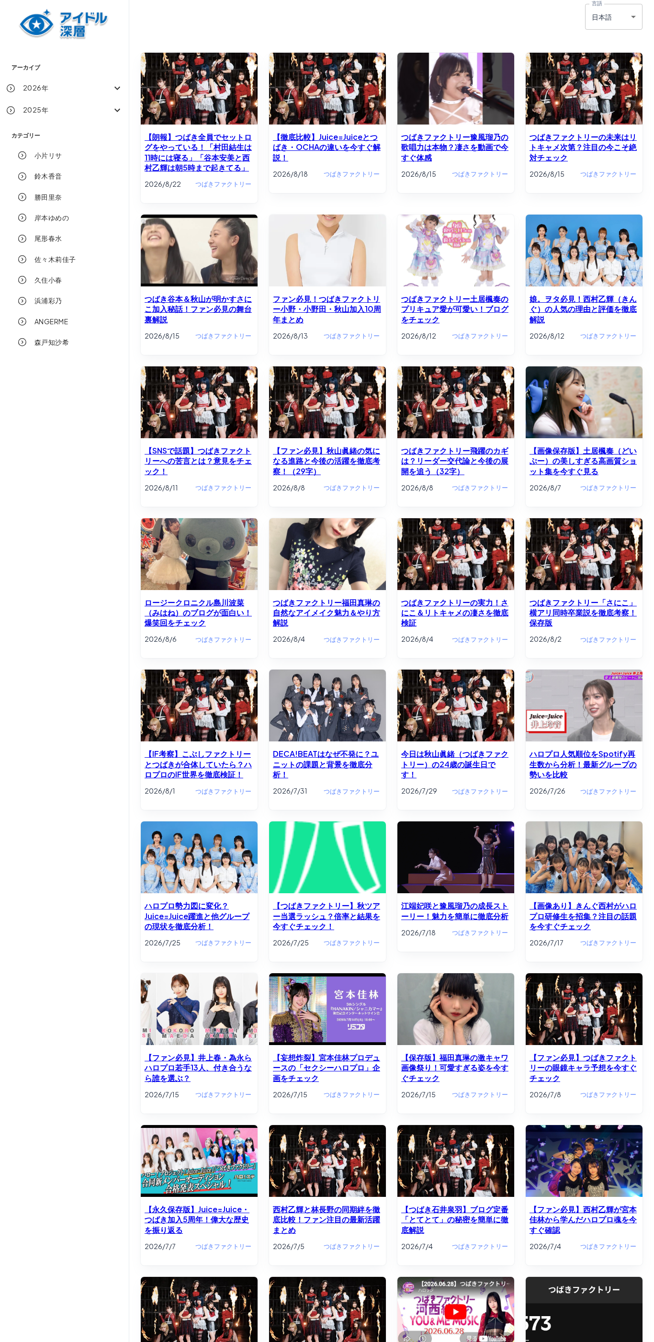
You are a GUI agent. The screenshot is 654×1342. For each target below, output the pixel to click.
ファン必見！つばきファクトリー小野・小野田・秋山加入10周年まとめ (327, 309)
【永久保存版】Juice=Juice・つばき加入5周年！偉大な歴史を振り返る (197, 1219)
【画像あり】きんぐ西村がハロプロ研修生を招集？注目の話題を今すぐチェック (583, 915)
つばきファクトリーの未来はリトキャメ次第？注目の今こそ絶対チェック (583, 147)
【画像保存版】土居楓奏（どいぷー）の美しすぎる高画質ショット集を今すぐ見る (583, 460)
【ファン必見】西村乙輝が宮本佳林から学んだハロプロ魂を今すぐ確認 (583, 1219)
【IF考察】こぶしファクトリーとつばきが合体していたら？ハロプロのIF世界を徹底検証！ (198, 764)
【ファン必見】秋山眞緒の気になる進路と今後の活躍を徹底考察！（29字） (326, 460)
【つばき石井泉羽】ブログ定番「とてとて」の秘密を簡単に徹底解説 (454, 1219)
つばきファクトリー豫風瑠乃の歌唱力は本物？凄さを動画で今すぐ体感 (454, 147)
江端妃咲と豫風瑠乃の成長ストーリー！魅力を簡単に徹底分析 (454, 910)
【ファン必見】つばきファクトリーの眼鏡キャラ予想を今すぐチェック (583, 1067)
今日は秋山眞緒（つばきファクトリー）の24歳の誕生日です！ (454, 764)
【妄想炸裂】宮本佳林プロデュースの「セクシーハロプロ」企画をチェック (326, 1067)
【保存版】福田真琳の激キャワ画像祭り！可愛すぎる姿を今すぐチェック (454, 1067)
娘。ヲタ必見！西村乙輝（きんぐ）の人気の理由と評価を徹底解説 (583, 309)
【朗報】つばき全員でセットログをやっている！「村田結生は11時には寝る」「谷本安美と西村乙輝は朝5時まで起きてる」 (198, 152)
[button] (64, 88)
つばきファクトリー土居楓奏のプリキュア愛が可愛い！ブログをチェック (454, 309)
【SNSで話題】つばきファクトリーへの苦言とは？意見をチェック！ (198, 460)
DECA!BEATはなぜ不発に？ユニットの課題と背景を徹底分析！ (326, 764)
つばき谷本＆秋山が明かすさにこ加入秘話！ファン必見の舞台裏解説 (198, 309)
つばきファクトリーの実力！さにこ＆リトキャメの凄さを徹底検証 (454, 612)
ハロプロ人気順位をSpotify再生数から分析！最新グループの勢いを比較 (583, 764)
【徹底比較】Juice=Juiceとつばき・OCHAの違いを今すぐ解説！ (327, 147)
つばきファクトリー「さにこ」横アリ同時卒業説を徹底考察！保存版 (583, 612)
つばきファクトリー (223, 184)
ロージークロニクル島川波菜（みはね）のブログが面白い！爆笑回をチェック (198, 612)
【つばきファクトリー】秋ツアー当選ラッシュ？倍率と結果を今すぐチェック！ (326, 915)
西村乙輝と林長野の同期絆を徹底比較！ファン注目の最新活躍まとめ (326, 1219)
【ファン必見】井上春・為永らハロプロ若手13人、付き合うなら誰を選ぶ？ (198, 1067)
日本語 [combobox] (602, 16)
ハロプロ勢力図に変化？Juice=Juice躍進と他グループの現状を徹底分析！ (197, 915)
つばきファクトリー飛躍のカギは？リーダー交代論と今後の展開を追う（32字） (454, 460)
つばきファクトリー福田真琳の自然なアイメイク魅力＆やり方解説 (326, 612)
